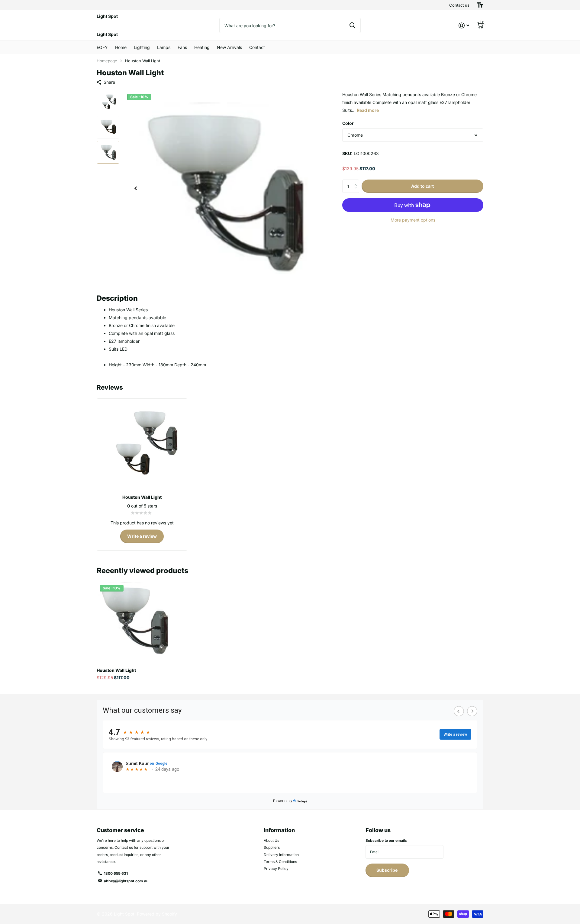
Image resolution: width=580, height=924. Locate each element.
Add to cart (422, 186)
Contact (257, 47)
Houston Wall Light (116, 670)
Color (348, 123)
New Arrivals (229, 47)
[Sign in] (463, 25)
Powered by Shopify (157, 913)
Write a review (142, 536)
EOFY (102, 47)
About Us (271, 840)
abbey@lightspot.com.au (126, 881)
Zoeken (352, 25)
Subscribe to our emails (386, 840)
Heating (202, 47)
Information (279, 830)
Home (121, 47)
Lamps (163, 47)
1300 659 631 (116, 873)
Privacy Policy (276, 868)
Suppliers (272, 847)
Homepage (107, 60)
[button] (135, 188)
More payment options (413, 219)
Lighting (142, 47)
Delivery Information (281, 854)
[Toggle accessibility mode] (480, 5)
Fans (182, 47)
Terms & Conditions (280, 861)
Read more (368, 110)
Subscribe (387, 870)
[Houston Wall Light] (133, 618)
